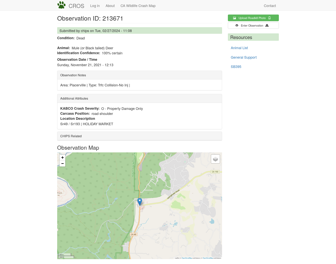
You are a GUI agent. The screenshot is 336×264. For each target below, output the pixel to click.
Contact (270, 5)
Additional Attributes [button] (74, 98)
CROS (76, 6)
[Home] (63, 5)
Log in (95, 5)
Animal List (239, 47)
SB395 (236, 66)
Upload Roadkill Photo (253, 18)
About (110, 5)
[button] (139, 202)
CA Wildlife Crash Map (138, 5)
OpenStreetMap (187, 258)
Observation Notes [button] (73, 75)
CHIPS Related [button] (71, 136)
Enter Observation (253, 25)
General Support (244, 57)
